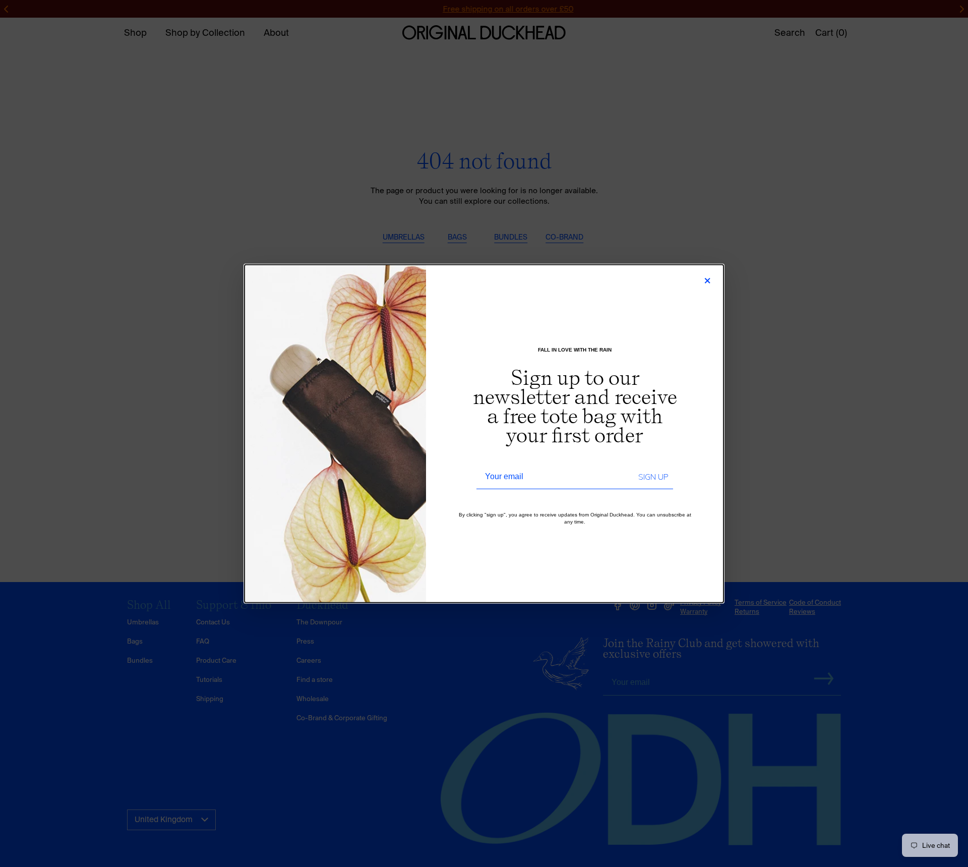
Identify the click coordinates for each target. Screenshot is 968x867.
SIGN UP (653, 477)
